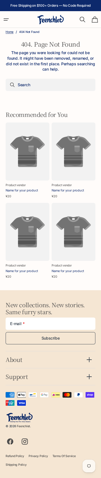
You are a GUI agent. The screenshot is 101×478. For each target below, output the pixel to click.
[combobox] (50, 85)
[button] (6, 19)
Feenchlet (23, 426)
